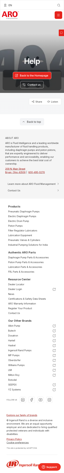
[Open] (58, 15)
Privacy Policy (14, 439)
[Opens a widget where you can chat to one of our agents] (49, 467)
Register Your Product (20, 308)
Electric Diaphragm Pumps (22, 216)
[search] (59, 5)
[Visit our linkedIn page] (23, 400)
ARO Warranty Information (22, 303)
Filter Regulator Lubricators (22, 230)
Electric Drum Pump (18, 221)
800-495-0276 (36, 172)
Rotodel (12, 379)
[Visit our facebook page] (32, 400)
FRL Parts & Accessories (21, 271)
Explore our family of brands (22, 415)
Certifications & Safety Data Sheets (27, 298)
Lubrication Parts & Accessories (25, 267)
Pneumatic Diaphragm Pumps (24, 211)
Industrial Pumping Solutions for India (28, 244)
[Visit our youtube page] (40, 400)
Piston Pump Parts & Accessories (26, 262)
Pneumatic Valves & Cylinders (24, 240)
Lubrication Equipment (20, 235)
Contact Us (14, 313)
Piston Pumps (15, 225)
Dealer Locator (16, 284)
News (11, 294)
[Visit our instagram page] (49, 400)
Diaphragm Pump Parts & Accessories (28, 257)
